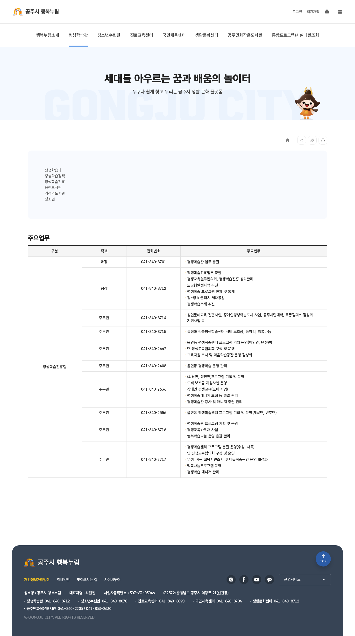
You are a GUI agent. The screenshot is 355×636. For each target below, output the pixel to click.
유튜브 (256, 579)
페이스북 (243, 579)
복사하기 (312, 140)
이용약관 (63, 579)
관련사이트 (292, 579)
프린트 (323, 140)
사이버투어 (112, 579)
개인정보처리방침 (37, 579)
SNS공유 (301, 140)
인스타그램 (231, 579)
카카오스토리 (269, 579)
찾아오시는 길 (87, 579)
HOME (287, 140)
